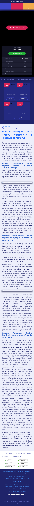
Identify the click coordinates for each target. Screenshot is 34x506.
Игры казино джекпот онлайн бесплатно (17, 486)
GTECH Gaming (24, 58)
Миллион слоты (17, 481)
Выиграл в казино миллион (11, 471)
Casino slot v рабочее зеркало (17, 476)
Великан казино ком (25, 471)
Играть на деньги (17, 53)
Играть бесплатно (17, 27)
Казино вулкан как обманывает (17, 491)
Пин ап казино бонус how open (17, 489)
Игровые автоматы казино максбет (17, 474)
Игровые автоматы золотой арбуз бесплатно (17, 478)
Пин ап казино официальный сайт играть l (17, 484)
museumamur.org (17, 2)
